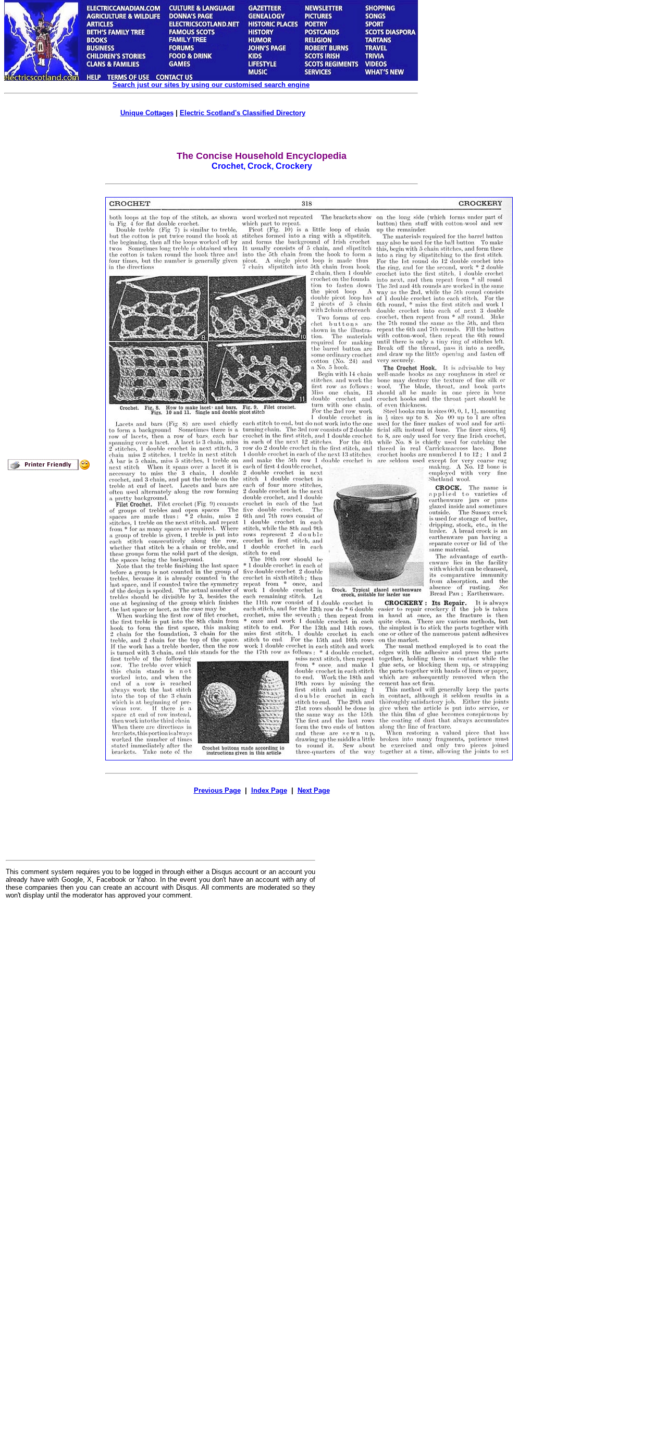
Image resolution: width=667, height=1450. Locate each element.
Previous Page (217, 790)
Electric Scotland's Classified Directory (242, 113)
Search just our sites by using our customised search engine (211, 85)
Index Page (269, 790)
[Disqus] (160, 1036)
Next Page (314, 790)
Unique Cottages (147, 113)
